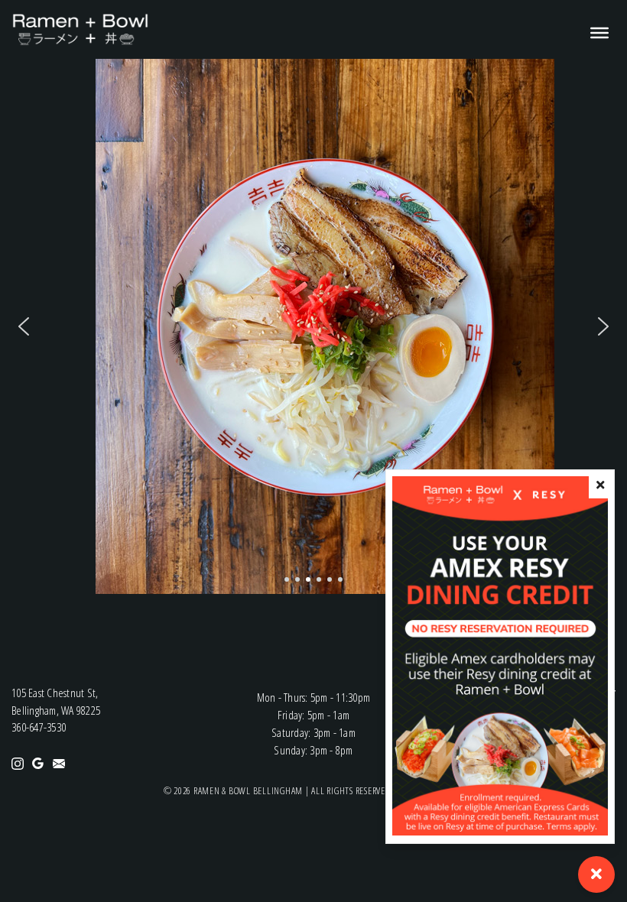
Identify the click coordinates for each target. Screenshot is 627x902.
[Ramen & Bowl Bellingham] (80, 28)
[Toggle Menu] (593, 33)
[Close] (600, 485)
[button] (23, 326)
